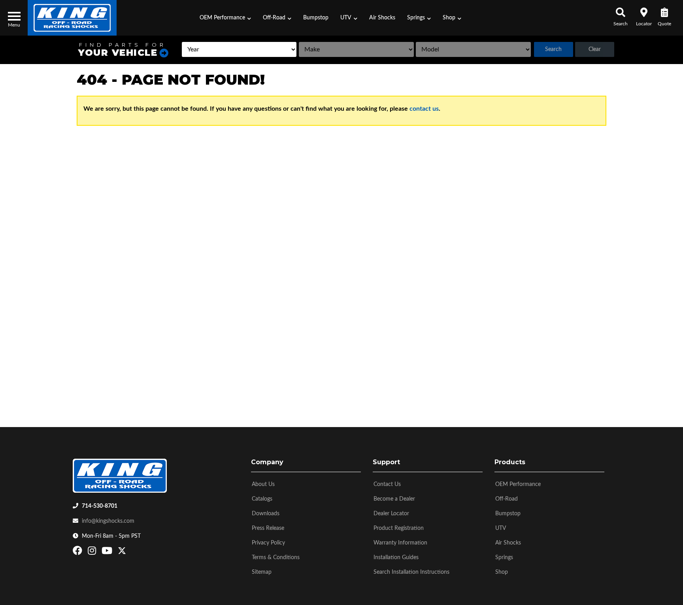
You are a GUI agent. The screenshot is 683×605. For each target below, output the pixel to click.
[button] (225, 18)
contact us (424, 109)
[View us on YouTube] (108, 552)
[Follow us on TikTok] (130, 552)
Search (553, 49)
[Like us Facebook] (78, 552)
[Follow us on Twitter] (122, 552)
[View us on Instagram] (93, 552)
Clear (595, 49)
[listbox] (239, 49)
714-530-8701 (99, 506)
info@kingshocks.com (108, 521)
